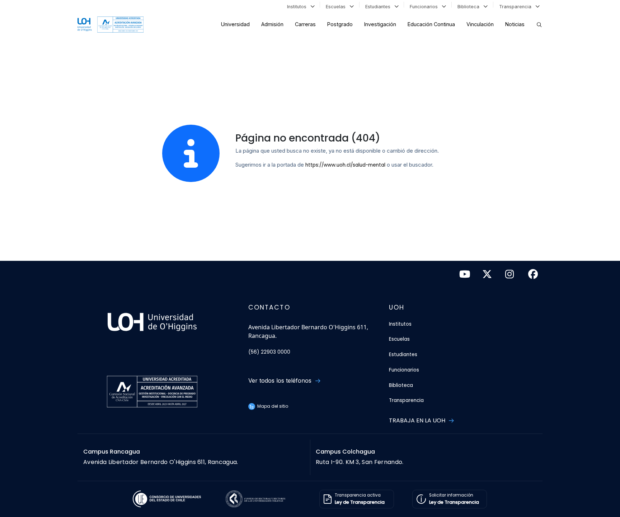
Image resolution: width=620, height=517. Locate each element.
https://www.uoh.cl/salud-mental (345, 165)
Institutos (298, 6)
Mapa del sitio (272, 406)
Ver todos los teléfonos (280, 380)
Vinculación (480, 24)
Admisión (272, 24)
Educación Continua (431, 24)
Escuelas (337, 6)
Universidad (235, 24)
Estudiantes (379, 6)
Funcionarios (425, 6)
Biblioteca (469, 6)
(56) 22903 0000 (269, 352)
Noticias (515, 24)
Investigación (380, 24)
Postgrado (340, 24)
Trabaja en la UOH (418, 420)
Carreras (305, 24)
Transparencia (516, 6)
